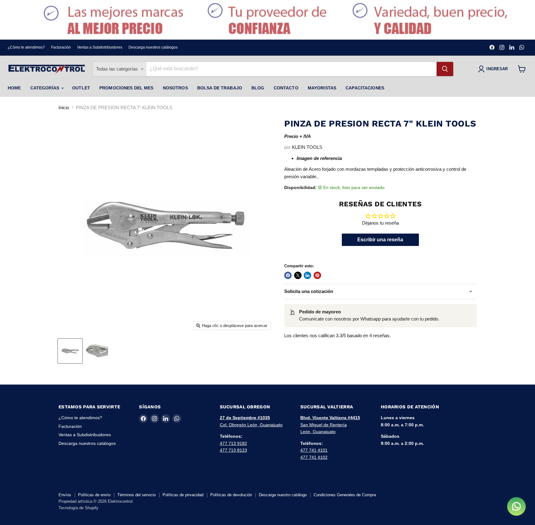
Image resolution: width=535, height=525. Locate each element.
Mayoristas (322, 87)
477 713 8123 (233, 450)
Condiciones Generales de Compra (345, 495)
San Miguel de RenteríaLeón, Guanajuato (330, 424)
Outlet (81, 87)
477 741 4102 (314, 457)
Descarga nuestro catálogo (283, 495)
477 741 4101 (314, 450)
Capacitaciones (365, 87)
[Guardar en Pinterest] (317, 275)
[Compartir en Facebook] (288, 275)
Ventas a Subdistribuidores (99, 47)
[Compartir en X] (298, 275)
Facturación (61, 47)
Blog (257, 87)
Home (14, 87)
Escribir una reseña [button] (380, 239)
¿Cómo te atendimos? (26, 47)
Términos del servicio (136, 495)
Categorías (45, 87)
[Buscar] (445, 69)
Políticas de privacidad (183, 495)
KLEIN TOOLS (307, 147)
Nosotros (175, 87)
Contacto (286, 87)
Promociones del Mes (126, 87)
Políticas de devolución (231, 495)
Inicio (64, 107)
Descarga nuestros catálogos (153, 47)
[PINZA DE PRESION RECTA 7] (70, 351)
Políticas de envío (94, 495)
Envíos (65, 495)
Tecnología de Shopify (78, 508)
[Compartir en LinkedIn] (307, 275)
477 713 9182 (233, 443)
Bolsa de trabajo (219, 87)
